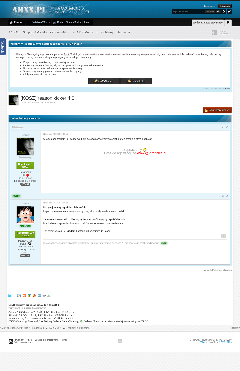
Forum (17, 22)
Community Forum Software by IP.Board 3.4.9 (211, 340)
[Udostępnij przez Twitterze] (9, 295)
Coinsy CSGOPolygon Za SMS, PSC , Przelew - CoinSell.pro (41, 312)
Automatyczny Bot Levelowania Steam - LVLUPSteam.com (40, 318)
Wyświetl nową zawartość (208, 22)
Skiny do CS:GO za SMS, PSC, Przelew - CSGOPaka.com (40, 315)
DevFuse (225, 89)
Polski (29, 340)
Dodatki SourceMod (67, 22)
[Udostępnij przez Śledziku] (29, 295)
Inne (86, 22)
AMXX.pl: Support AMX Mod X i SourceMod (22, 328)
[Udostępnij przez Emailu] (39, 295)
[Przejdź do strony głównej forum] (50, 9)
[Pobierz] (48, 295)
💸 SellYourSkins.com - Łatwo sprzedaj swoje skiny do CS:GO (114, 321)
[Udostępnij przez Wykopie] (19, 295)
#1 (223, 127)
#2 (223, 196)
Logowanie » (210, 6)
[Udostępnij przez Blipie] (24, 295)
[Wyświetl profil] (25, 146)
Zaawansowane (223, 11)
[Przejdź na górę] (120, 341)
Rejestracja (225, 6)
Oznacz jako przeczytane (46, 340)
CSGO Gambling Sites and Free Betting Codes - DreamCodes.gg (43, 321)
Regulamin (235, 328)
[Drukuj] (44, 295)
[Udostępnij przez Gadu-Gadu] (34, 295)
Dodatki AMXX (38, 22)
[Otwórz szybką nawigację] (228, 22)
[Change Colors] (229, 11)
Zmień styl (19, 340)
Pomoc (64, 340)
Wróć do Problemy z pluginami (218, 270)
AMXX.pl (214, 342)
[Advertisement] (76, 282)
